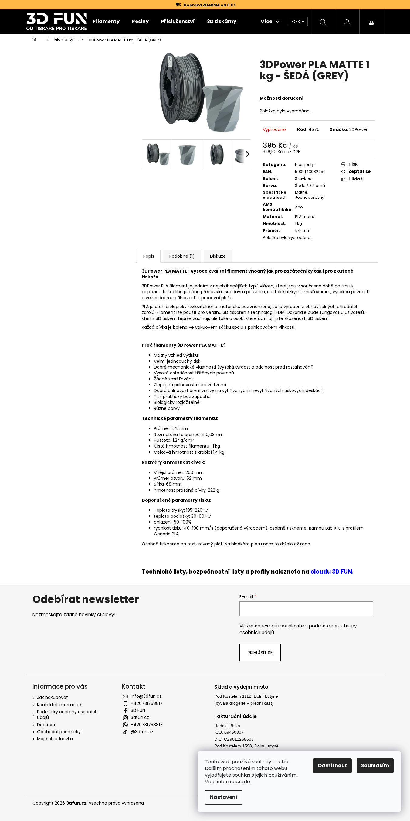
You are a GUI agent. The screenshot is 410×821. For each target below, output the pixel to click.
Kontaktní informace (59, 705)
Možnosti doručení (281, 98)
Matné (301, 192)
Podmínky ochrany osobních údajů (67, 714)
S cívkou (303, 178)
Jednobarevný (309, 197)
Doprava (46, 725)
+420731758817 (147, 703)
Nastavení (223, 797)
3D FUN (138, 710)
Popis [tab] (148, 256)
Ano (299, 207)
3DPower (358, 129)
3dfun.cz (140, 717)
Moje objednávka (55, 739)
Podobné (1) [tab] (182, 256)
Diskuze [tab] (218, 256)
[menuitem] (106, 21)
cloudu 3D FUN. (332, 572)
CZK (296, 22)
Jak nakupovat (52, 697)
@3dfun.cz (142, 732)
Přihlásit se (260, 653)
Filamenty (304, 164)
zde (246, 781)
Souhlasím (375, 765)
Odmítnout (332, 765)
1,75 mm (302, 230)
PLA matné (305, 216)
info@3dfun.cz (146, 696)
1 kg (298, 223)
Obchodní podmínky (59, 732)
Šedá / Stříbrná (310, 185)
